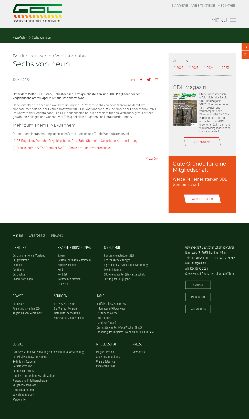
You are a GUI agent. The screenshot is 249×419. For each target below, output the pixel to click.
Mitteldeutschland (68, 265)
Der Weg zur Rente (64, 304)
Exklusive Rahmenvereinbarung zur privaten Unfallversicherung (48, 352)
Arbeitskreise (203, 5)
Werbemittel (19, 399)
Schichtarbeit (104, 318)
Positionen (19, 270)
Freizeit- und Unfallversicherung (30, 380)
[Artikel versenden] (156, 80)
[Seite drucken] (133, 80)
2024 (210, 67)
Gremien (17, 265)
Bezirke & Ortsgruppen (74, 248)
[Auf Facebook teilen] (141, 80)
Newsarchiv (139, 352)
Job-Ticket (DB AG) (106, 323)
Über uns (19, 248)
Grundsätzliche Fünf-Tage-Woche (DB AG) (119, 327)
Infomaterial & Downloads (111, 308)
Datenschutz (198, 309)
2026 (180, 67)
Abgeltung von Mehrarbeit (27, 313)
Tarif (100, 296)
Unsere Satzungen (23, 279)
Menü (219, 20)
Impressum (198, 296)
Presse (137, 344)
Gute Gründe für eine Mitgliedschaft (199, 167)
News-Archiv (20, 37)
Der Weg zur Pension (65, 308)
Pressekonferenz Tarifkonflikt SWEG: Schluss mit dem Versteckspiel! (64, 148)
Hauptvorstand (21, 260)
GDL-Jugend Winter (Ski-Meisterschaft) (125, 274)
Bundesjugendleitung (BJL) (119, 255)
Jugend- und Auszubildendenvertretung (126, 265)
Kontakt (198, 284)
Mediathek (226, 5)
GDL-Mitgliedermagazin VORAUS (30, 357)
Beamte (18, 296)
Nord (60, 270)
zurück (153, 158)
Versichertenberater (24, 395)
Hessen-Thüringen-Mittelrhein (74, 260)
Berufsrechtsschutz (23, 371)
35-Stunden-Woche (107, 313)
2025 (195, 67)
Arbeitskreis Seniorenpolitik (69, 318)
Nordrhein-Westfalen (69, 279)
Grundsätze (19, 304)
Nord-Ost (62, 274)
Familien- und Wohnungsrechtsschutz (34, 376)
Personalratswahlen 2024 (26, 308)
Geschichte (19, 274)
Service (18, 344)
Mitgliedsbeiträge (105, 366)
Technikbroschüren (23, 390)
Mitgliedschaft (107, 344)
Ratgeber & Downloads (25, 385)
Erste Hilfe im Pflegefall (67, 313)
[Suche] (245, 55)
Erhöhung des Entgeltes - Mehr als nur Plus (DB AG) (125, 332)
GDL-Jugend (112, 248)
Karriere (180, 5)
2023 (225, 67)
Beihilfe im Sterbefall (24, 361)
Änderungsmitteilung (108, 357)
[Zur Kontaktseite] (245, 46)
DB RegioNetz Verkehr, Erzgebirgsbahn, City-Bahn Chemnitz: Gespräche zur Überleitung (77, 140)
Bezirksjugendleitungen (117, 260)
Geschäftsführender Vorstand (29, 255)
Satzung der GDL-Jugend (117, 279)
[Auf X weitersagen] (149, 80)
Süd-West (63, 284)
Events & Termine (113, 270)
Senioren (60, 296)
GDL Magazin (189, 87)
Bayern (62, 255)
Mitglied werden (105, 352)
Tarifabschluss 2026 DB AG (111, 304)
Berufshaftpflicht (22, 366)
